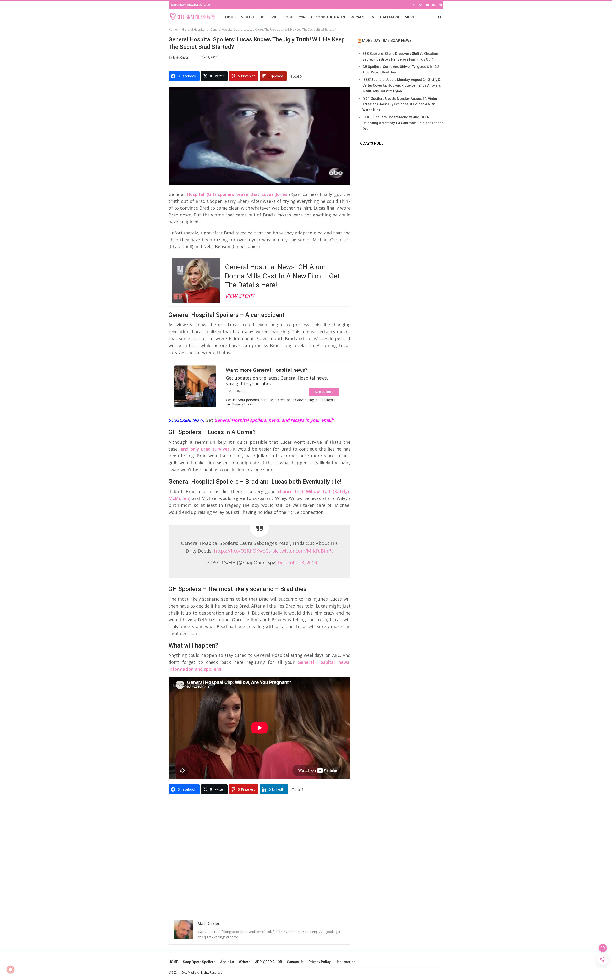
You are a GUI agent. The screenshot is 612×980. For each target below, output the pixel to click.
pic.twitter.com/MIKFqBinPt (302, 551)
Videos (247, 17)
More (410, 17)
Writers (244, 962)
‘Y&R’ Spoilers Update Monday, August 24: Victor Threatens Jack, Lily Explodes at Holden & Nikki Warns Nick (399, 104)
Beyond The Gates (328, 17)
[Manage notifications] (10, 969)
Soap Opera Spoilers (199, 962)
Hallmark (389, 17)
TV (372, 17)
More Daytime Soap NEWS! (387, 40)
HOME (230, 17)
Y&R (302, 17)
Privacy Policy (319, 962)
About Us (227, 962)
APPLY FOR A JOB (268, 962)
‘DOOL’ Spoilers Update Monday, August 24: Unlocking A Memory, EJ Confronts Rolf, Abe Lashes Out (402, 123)
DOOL (288, 17)
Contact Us (295, 962)
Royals (357, 17)
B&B (274, 17)
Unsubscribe (345, 962)
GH (262, 17)
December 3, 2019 (297, 562)
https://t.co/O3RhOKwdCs (242, 551)
